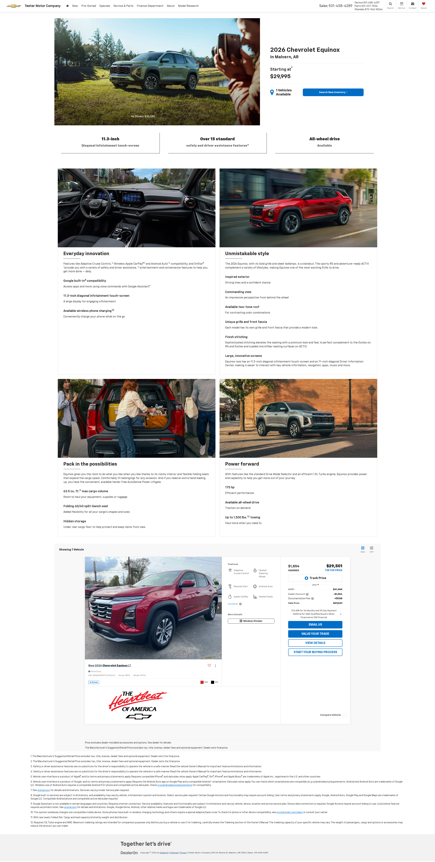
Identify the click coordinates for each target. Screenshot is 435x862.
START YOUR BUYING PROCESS (315, 652)
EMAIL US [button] (315, 624)
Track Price (318, 578)
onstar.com (43, 790)
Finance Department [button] (150, 6)
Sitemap (174, 853)
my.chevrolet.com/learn (289, 812)
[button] (218, 608)
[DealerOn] (129, 852)
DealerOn (164, 853)
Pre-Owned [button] (88, 6)
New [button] (75, 6)
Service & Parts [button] (123, 6)
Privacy (183, 853)
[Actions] (215, 666)
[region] (315, 603)
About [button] (171, 6)
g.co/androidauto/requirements (174, 785)
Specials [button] (104, 6)
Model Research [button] (188, 6)
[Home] (68, 6)
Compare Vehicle (330, 715)
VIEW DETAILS (315, 643)
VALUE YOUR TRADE (315, 633)
